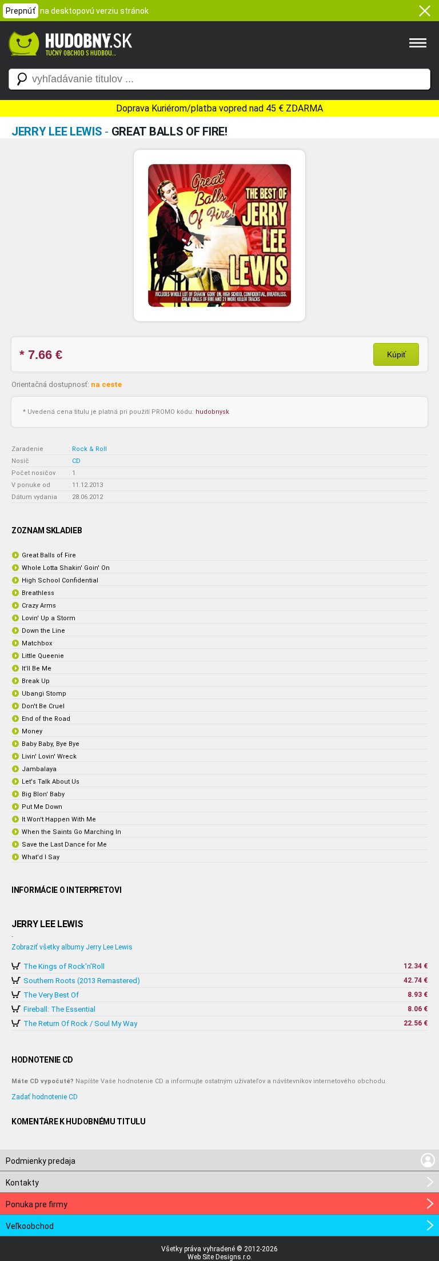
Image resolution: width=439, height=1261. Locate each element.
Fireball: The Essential (59, 1009)
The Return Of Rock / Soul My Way (80, 1023)
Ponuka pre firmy (36, 1204)
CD (76, 461)
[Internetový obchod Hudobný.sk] (68, 62)
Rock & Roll (89, 449)
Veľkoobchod (30, 1226)
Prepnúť (20, 10)
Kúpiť (396, 354)
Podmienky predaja (40, 1161)
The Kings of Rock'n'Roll (64, 966)
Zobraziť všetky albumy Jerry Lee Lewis (72, 947)
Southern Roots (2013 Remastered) (81, 980)
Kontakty (22, 1182)
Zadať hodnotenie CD (44, 1097)
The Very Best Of (51, 995)
